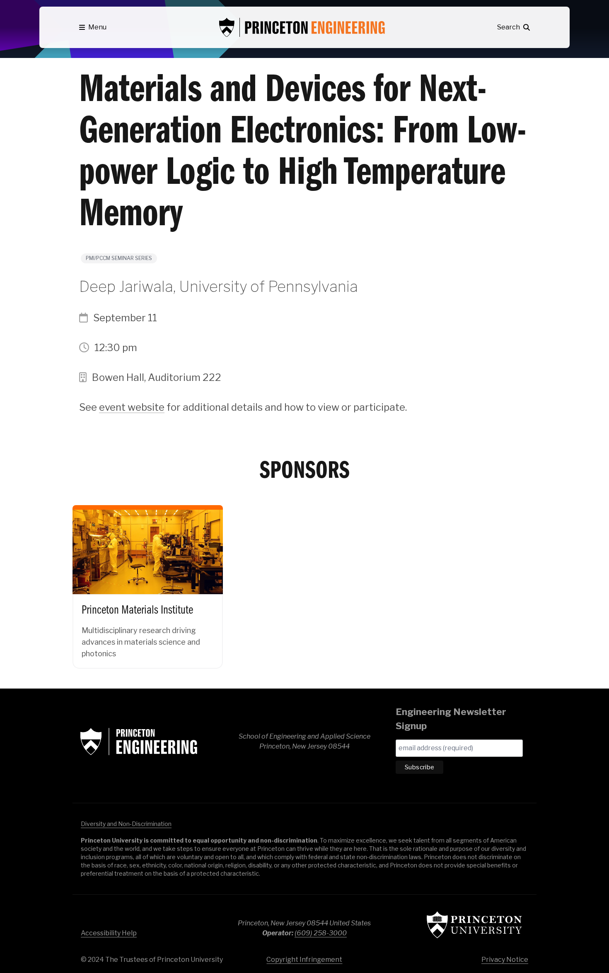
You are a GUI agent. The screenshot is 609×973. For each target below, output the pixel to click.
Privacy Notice (504, 959)
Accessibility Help (109, 933)
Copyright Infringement (304, 959)
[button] (92, 27)
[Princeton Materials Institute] (147, 580)
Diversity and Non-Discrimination (126, 823)
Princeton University (474, 924)
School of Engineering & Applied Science (138, 741)
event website (131, 407)
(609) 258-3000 (321, 933)
